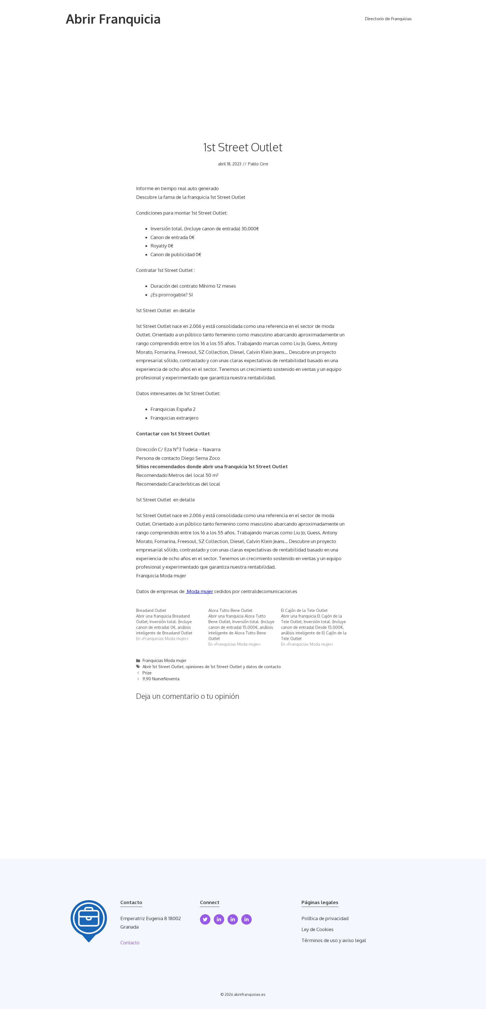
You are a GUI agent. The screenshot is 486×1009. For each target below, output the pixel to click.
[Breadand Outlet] (172, 624)
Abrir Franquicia (113, 19)
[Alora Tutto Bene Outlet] (244, 627)
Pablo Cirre (258, 163)
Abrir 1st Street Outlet (163, 666)
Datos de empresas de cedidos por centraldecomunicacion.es (216, 591)
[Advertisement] (243, 79)
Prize (147, 672)
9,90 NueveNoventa (161, 678)
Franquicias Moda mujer (164, 660)
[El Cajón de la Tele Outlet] (317, 627)
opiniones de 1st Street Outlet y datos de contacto (233, 666)
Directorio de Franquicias (388, 18)
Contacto (130, 942)
